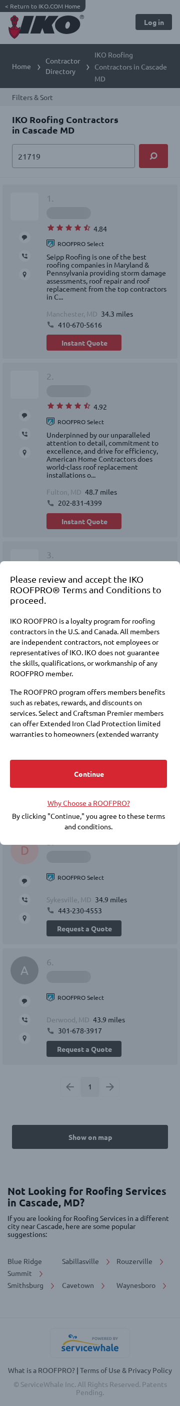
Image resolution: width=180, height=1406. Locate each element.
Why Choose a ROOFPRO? (89, 802)
